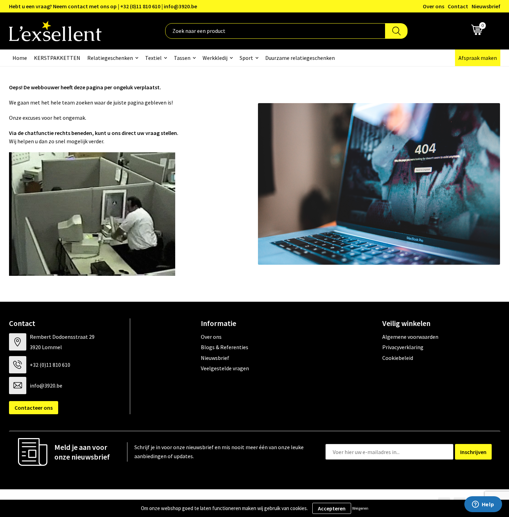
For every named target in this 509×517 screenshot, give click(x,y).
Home (19, 57)
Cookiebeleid (397, 357)
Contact (458, 6)
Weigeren (360, 508)
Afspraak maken (477, 57)
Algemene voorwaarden (410, 336)
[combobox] (275, 31)
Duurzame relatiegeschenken (300, 57)
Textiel (153, 57)
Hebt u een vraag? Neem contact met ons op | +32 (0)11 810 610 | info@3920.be (103, 6)
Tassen (182, 57)
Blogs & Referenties (224, 347)
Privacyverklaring (402, 347)
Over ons (433, 6)
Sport (246, 57)
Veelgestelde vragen (225, 368)
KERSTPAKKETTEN (57, 57)
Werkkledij (215, 57)
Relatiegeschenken (110, 57)
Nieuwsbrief (486, 6)
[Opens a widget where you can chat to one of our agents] (483, 505)
